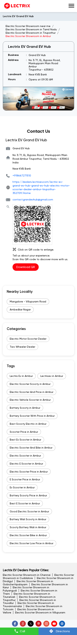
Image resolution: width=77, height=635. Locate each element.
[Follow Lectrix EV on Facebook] (15, 624)
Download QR (25, 267)
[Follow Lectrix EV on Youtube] (54, 624)
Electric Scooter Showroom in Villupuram (40, 612)
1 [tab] (38, 106)
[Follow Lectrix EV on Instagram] (46, 624)
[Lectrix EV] (17, 6)
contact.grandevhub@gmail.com (33, 199)
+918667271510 (22, 175)
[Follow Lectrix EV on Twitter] (30, 624)
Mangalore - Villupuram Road (28, 301)
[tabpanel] (38, 98)
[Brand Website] (62, 624)
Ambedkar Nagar (20, 309)
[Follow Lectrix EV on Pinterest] (38, 624)
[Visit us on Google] (23, 624)
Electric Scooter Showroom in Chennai (26, 574)
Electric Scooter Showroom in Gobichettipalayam (28, 583)
